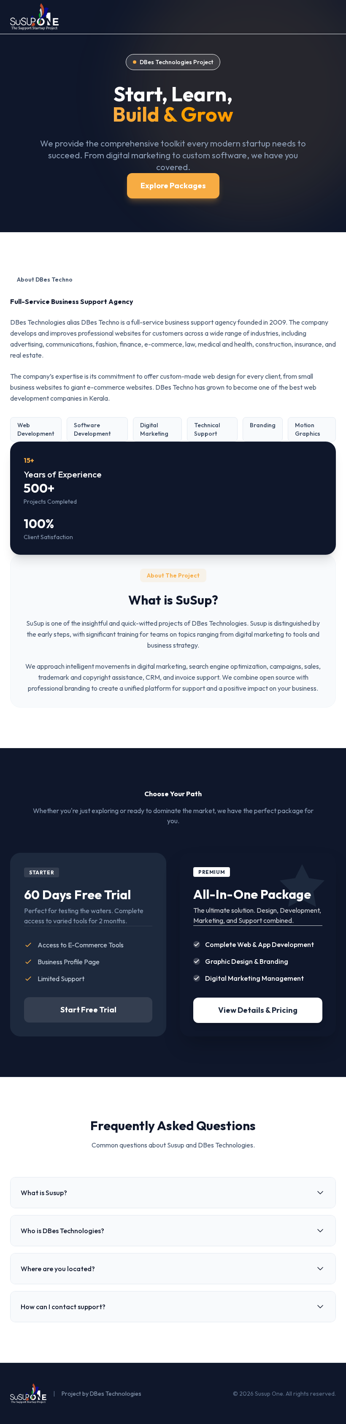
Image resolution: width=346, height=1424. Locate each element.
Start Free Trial (88, 1009)
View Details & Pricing (257, 1010)
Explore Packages (173, 185)
